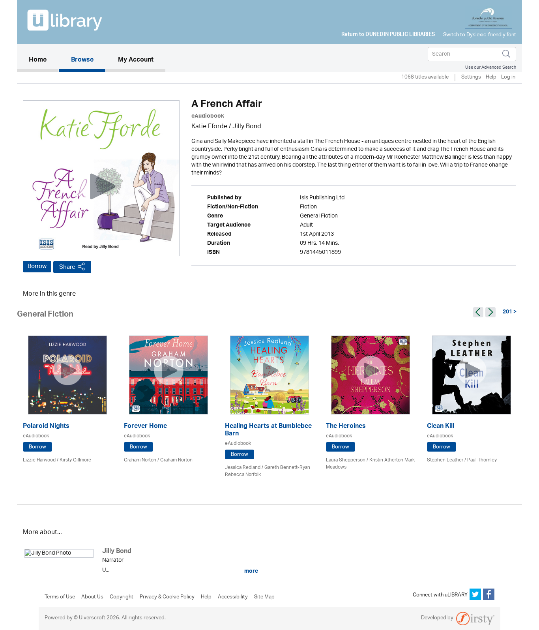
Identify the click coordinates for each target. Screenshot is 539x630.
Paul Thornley (482, 460)
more (250, 571)
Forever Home (145, 427)
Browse (82, 60)
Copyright (121, 597)
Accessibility (233, 597)
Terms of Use (60, 597)
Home (43, 60)
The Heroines (346, 427)
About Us (92, 597)
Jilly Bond (246, 126)
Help (491, 77)
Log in (508, 77)
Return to (388, 35)
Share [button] (67, 267)
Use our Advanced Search (490, 67)
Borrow (37, 266)
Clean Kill (440, 427)
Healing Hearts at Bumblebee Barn (268, 430)
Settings (471, 77)
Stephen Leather (445, 460)
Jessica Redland (242, 467)
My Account (135, 60)
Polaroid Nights (46, 427)
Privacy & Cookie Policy (167, 597)
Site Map (264, 597)
